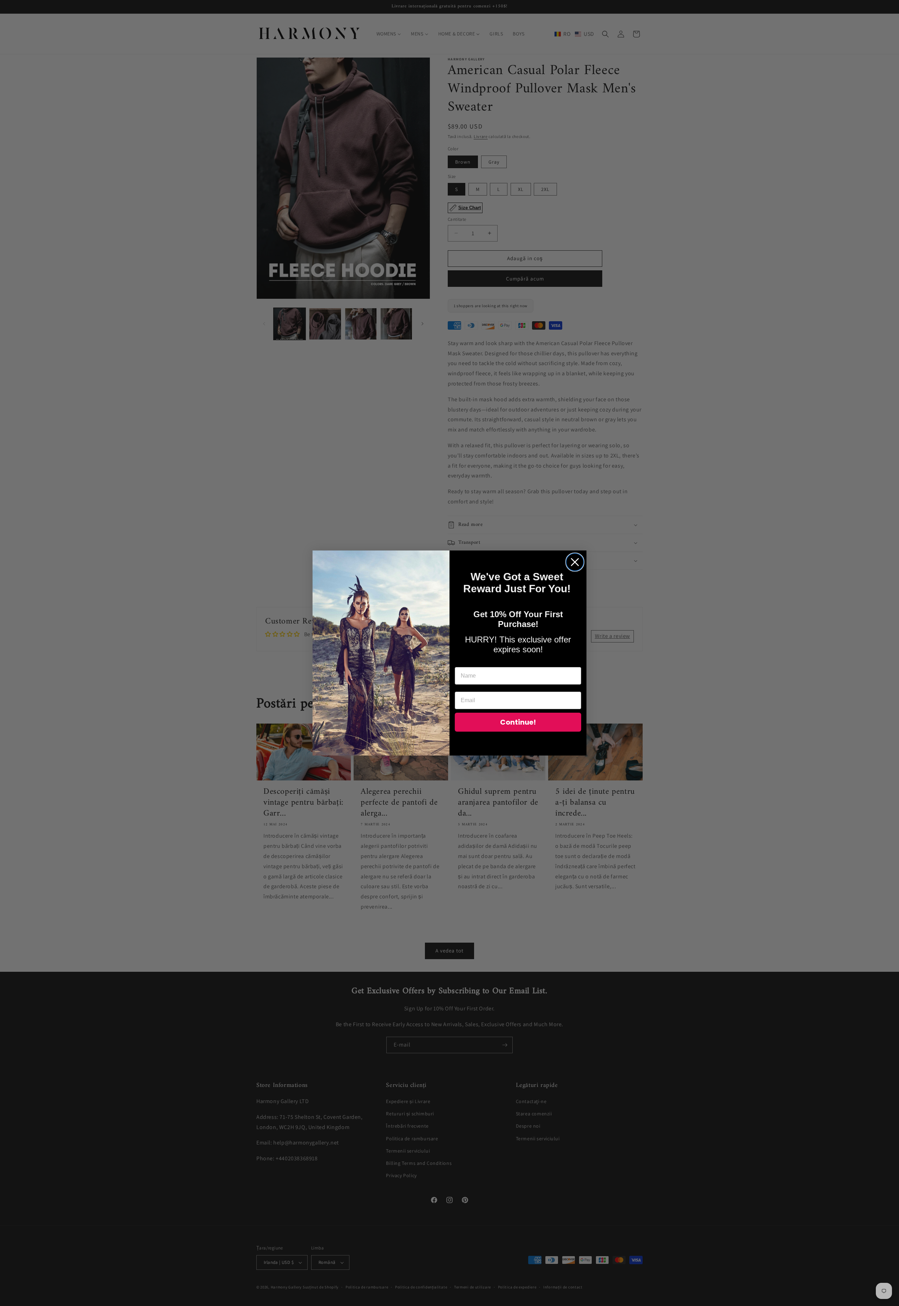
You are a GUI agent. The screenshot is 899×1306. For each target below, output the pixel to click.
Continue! (518, 722)
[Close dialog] (575, 562)
